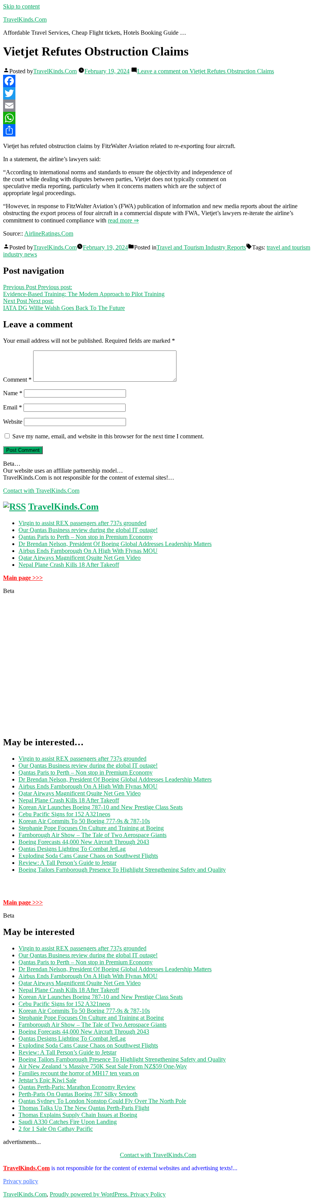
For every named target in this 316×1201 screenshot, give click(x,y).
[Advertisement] (158, 669)
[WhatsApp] (158, 118)
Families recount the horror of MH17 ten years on (78, 1073)
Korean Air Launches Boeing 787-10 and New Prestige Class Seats (100, 807)
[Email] (158, 105)
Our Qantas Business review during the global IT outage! (88, 530)
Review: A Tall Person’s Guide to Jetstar (67, 862)
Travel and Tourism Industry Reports (201, 247)
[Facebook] (158, 81)
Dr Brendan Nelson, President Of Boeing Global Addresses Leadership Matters (115, 544)
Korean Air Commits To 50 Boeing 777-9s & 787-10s (84, 821)
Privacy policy (20, 1181)
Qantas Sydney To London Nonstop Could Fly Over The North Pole (102, 1101)
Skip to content (21, 6)
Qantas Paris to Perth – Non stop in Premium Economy (85, 537)
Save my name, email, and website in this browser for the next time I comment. (108, 436)
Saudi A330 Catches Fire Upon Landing (67, 1121)
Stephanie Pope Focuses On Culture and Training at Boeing (91, 828)
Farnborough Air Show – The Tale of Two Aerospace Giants (92, 835)
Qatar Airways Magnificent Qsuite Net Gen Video (79, 557)
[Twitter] (158, 93)
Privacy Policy (148, 1194)
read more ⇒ (123, 220)
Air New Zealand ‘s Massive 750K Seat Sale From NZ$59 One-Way (102, 1066)
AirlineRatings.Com (48, 233)
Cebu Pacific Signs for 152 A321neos (64, 814)
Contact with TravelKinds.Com (41, 490)
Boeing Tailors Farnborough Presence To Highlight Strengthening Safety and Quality (122, 869)
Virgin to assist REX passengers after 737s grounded (82, 523)
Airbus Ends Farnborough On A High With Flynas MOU (88, 550)
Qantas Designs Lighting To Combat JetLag (72, 849)
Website (12, 421)
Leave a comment (205, 71)
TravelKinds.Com (25, 19)
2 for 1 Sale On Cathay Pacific (55, 1128)
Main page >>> (23, 577)
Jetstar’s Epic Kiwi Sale (47, 1080)
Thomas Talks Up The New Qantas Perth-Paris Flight (83, 1108)
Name (12, 393)
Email (12, 407)
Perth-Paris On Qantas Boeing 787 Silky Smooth (78, 1094)
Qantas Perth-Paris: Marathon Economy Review (77, 1087)
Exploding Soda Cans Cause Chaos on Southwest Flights (88, 855)
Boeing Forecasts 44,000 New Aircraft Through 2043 (83, 842)
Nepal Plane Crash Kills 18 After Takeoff (68, 564)
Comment (17, 379)
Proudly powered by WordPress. (90, 1194)
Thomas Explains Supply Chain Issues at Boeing (77, 1115)
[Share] (158, 130)
